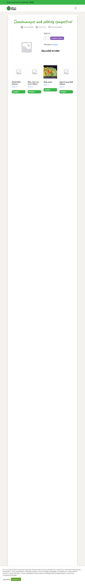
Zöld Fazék (15, 8)
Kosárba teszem (57, 38)
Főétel (55, 44)
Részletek (7, 579)
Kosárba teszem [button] (16, 92)
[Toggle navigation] (76, 8)
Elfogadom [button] (16, 579)
